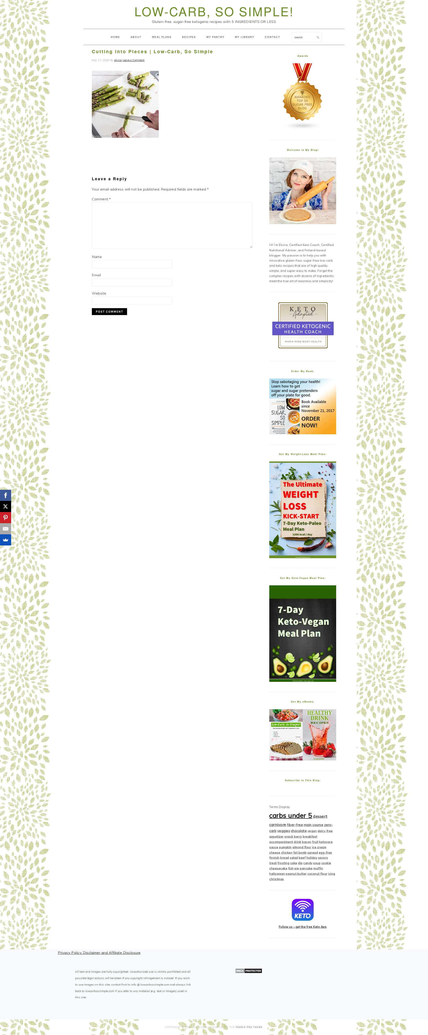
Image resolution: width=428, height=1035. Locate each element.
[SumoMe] (5, 539)
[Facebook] (5, 495)
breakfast (310, 836)
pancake (306, 868)
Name (97, 256)
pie (296, 868)
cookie (326, 863)
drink (297, 842)
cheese (274, 852)
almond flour (301, 847)
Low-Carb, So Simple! (214, 11)
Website (99, 293)
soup (317, 863)
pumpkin (285, 847)
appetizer (276, 836)
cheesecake (278, 868)
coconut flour (317, 873)
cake (293, 863)
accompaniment (281, 842)
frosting (283, 863)
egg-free (325, 852)
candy (308, 863)
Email (96, 275)
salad (294, 857)
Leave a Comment (134, 60)
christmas (276, 879)
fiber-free (295, 825)
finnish (274, 857)
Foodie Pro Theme (249, 1027)
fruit (315, 842)
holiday (312, 857)
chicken (287, 852)
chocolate (299, 831)
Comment (101, 199)
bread (284, 857)
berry (298, 836)
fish (291, 868)
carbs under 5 (290, 815)
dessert (320, 816)
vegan (312, 831)
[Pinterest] (5, 517)
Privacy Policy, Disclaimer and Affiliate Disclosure (99, 952)
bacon (306, 842)
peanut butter (296, 873)
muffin (318, 868)
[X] (5, 506)
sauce (273, 847)
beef (302, 857)
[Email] (5, 528)
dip (300, 863)
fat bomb (300, 852)
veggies (283, 831)
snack (288, 836)
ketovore (326, 842)
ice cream (319, 847)
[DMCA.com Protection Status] (248, 972)
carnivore (277, 824)
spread (312, 852)
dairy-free (325, 831)
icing (331, 873)
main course (313, 825)
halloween (277, 873)
